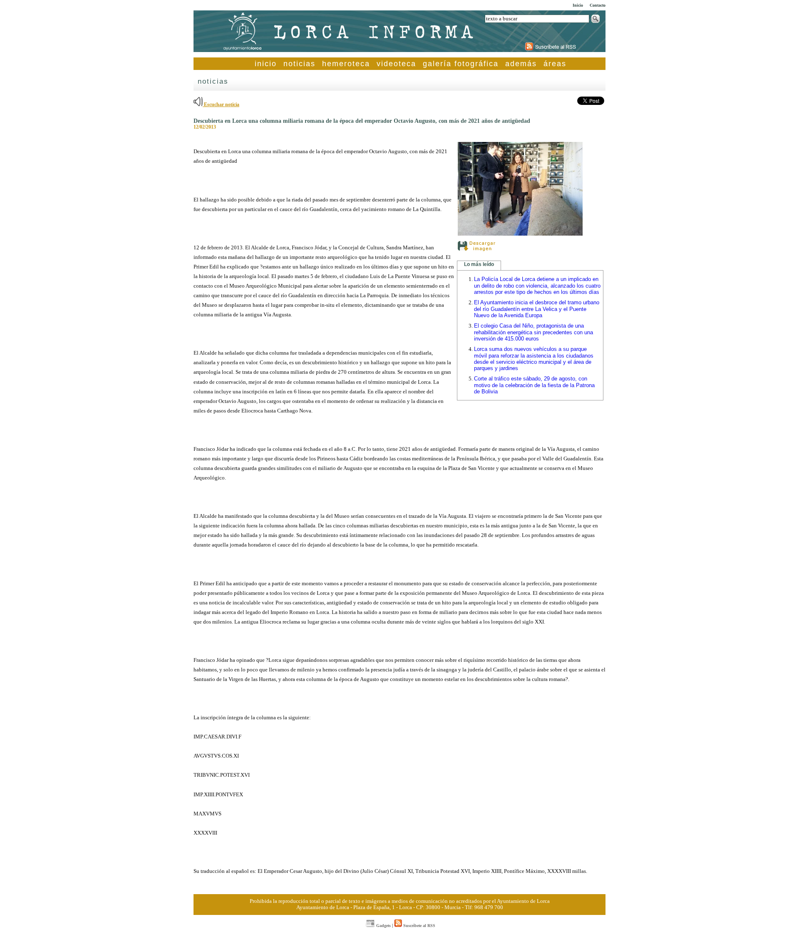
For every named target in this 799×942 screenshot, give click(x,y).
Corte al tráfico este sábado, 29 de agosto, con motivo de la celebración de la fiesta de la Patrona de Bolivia (534, 385)
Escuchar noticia (221, 104)
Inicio (578, 5)
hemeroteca (346, 64)
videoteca (396, 64)
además (521, 64)
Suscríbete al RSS (418, 925)
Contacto (597, 5)
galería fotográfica (461, 64)
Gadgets (383, 925)
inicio (266, 64)
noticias (299, 64)
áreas (554, 64)
